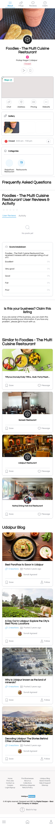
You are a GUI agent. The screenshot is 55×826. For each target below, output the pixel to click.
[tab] (9, 216)
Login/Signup (10, 788)
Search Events (44, 781)
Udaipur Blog (45, 778)
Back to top (31, 810)
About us (27, 781)
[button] (4, 822)
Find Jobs (10, 781)
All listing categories (27, 785)
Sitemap (45, 785)
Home (10, 778)
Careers (10, 785)
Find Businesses (27, 778)
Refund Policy (27, 788)
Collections (27, 783)
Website (46, 107)
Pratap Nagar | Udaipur (26, 60)
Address (21, 107)
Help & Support (44, 783)
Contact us (10, 783)
